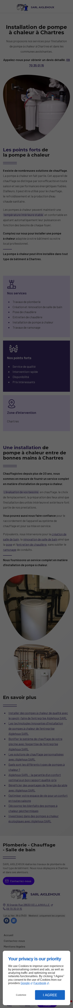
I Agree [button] (50, 995)
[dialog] (36, 978)
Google (25, 983)
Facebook (39, 983)
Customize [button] (21, 995)
